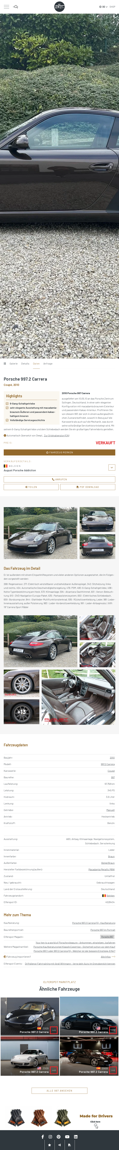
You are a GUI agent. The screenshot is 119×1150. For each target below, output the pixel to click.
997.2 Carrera (108, 764)
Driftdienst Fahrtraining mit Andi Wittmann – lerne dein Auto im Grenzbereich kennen (70, 963)
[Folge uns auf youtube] (67, 1136)
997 (113, 777)
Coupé (111, 770)
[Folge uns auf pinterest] (58, 1136)
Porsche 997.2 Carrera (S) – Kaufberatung (93, 922)
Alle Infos (106, 956)
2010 (112, 757)
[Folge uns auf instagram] (50, 1136)
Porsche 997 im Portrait (102, 929)
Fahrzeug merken (61, 452)
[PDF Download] (70, 1145)
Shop (112, 6)
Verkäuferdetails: (18, 461)
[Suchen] (15, 7)
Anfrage (47, 363)
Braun (111, 856)
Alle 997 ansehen (60, 1090)
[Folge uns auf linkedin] (76, 1136)
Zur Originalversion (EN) (56, 435)
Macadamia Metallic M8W (101, 869)
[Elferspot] (59, 6)
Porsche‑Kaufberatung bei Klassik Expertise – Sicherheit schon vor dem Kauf (74, 946)
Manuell (110, 809)
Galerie (14, 363)
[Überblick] (4, 364)
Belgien (111, 895)
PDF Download (89, 487)
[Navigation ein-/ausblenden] (6, 7)
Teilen (32, 487)
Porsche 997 (107, 936)
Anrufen (61, 479)
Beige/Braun (108, 862)
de (104, 6)
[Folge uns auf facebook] (42, 1136)
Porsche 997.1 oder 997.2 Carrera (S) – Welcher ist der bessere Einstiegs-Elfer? (74, 950)
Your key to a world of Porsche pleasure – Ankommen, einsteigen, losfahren (75, 942)
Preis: (8, 442)
